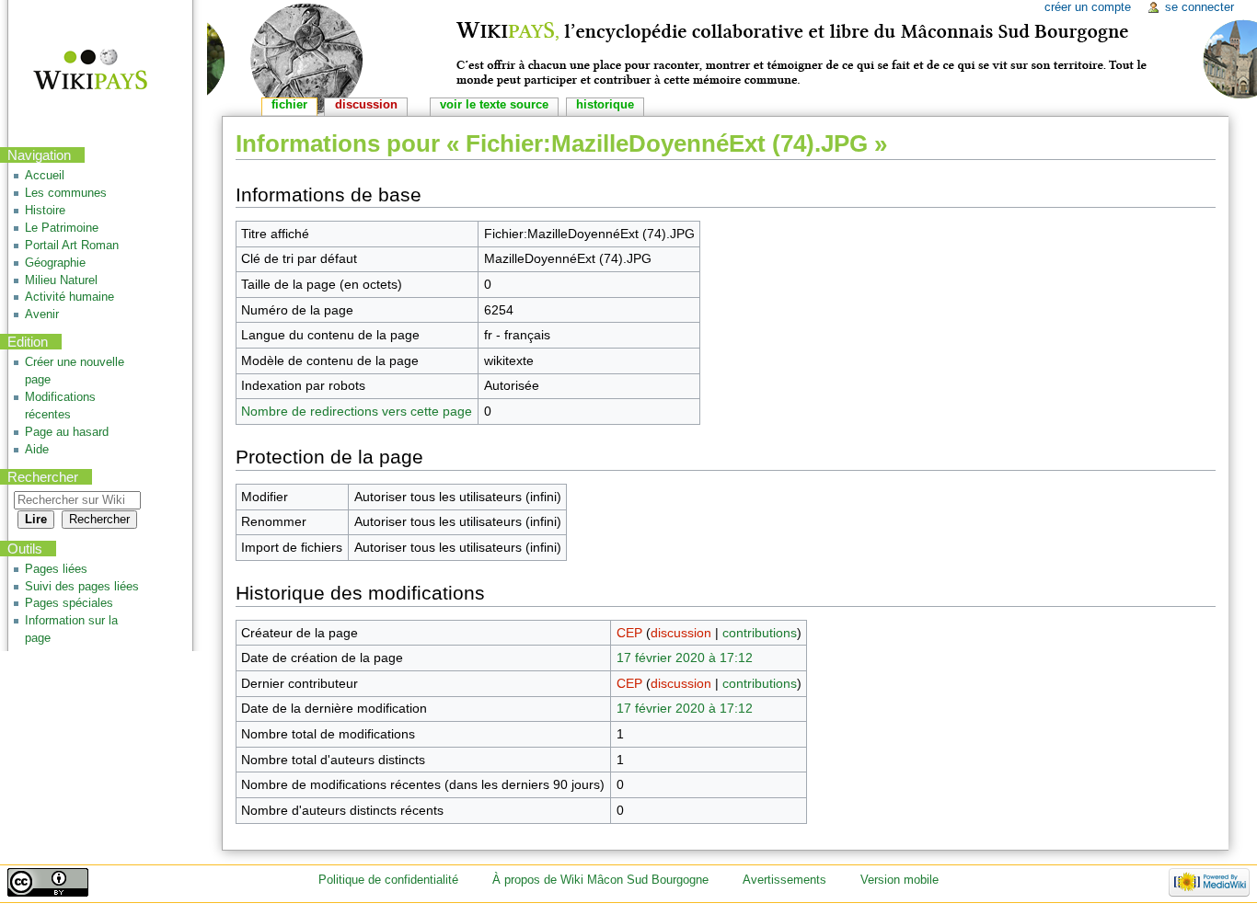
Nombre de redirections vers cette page (356, 411)
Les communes (66, 193)
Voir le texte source (494, 104)
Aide (37, 449)
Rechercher (42, 477)
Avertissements (784, 880)
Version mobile (899, 880)
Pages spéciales (69, 603)
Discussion (366, 104)
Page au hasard (67, 432)
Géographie (55, 263)
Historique (605, 104)
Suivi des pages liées (82, 586)
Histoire (45, 210)
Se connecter (1199, 7)
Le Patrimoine (61, 228)
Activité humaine (69, 297)
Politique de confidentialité (388, 880)
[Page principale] (78, 71)
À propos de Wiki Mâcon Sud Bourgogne (600, 880)
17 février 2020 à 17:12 (685, 657)
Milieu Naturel (61, 280)
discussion (681, 632)
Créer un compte (1087, 7)
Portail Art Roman (72, 245)
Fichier (289, 104)
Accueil (44, 175)
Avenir (42, 314)
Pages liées (56, 569)
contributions (759, 632)
